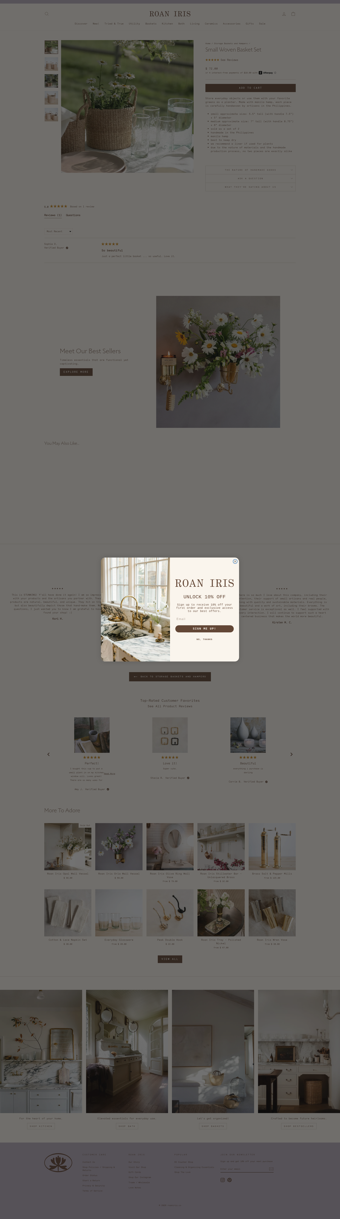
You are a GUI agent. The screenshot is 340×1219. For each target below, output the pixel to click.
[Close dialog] (235, 561)
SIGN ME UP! (204, 628)
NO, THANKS (204, 639)
